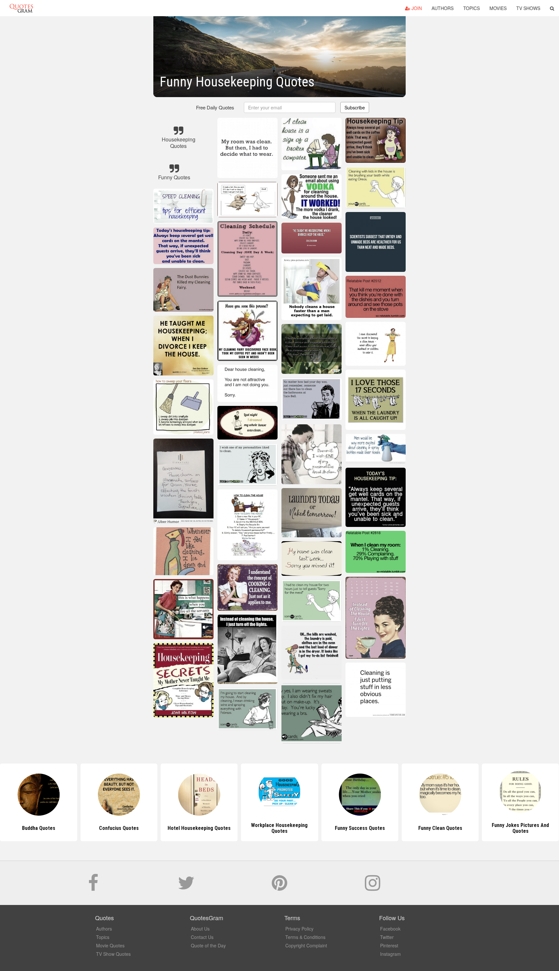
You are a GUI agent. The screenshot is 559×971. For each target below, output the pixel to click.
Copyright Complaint (306, 945)
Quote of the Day (208, 945)
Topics (471, 8)
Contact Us (202, 937)
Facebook (390, 928)
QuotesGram (21, 8)
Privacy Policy (299, 928)
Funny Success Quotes (279, 828)
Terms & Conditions (305, 937)
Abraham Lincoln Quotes (520, 828)
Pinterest (389, 945)
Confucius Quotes (39, 828)
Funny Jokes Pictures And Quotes (440, 828)
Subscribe (355, 107)
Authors (443, 8)
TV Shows (528, 8)
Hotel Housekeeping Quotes (118, 828)
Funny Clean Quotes (360, 828)
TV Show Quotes (113, 954)
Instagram (390, 954)
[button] (552, 8)
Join (416, 8)
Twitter (387, 937)
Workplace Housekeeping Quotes (199, 828)
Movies (498, 8)
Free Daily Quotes (215, 107)
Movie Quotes (110, 945)
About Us (200, 928)
